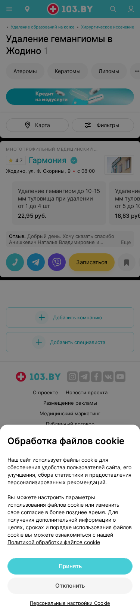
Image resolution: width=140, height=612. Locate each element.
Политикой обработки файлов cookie (53, 542)
